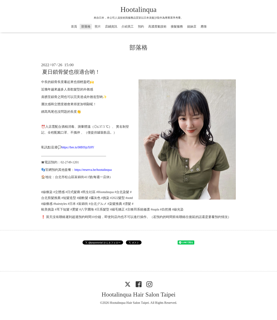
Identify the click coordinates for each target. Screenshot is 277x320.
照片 (98, 26)
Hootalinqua (138, 9)
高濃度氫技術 (157, 26)
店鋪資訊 (111, 26)
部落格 (85, 26)
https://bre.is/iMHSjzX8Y (77, 147)
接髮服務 (177, 26)
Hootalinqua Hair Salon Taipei (138, 294)
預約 (141, 26)
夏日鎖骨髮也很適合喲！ (71, 72)
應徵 (204, 26)
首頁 (74, 26)
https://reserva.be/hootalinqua (93, 169)
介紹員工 (127, 26)
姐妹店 (191, 26)
